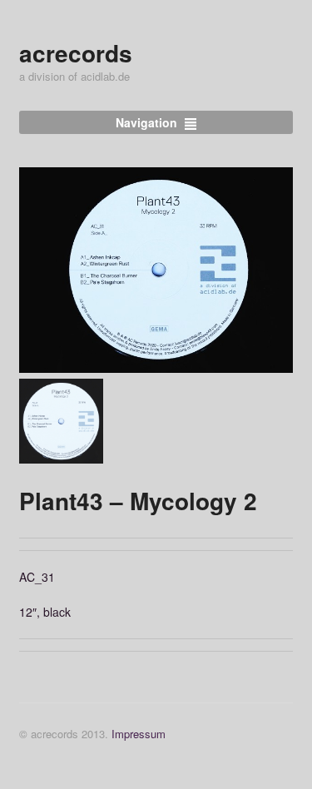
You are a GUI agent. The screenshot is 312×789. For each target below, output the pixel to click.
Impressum (138, 734)
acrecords (75, 53)
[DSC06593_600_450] (156, 270)
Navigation (146, 122)
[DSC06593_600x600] (61, 421)
